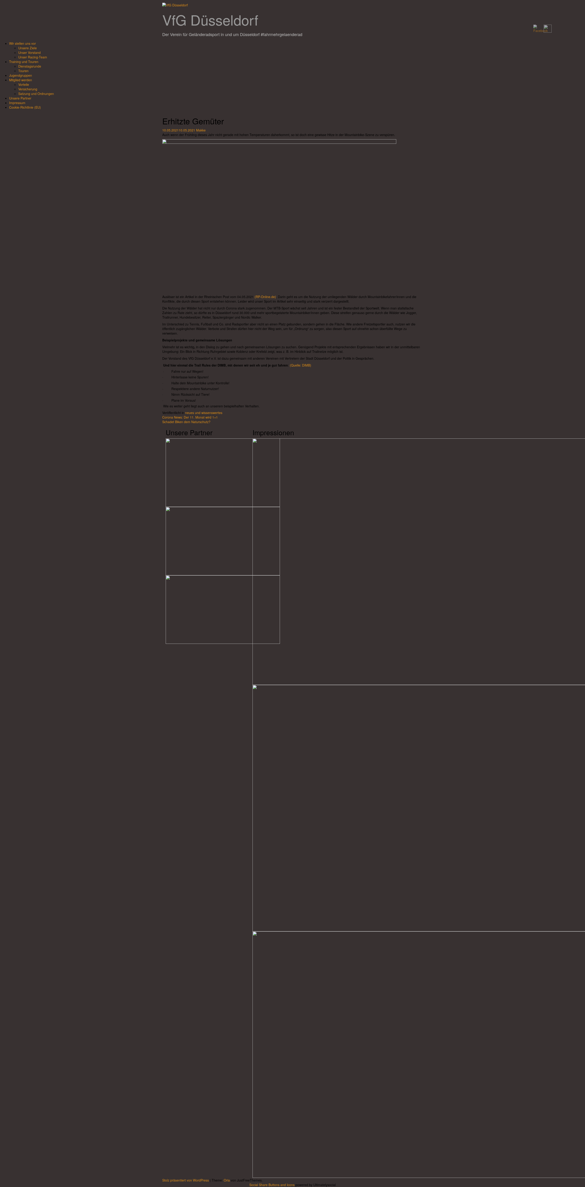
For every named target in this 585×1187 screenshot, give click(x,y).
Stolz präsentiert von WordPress (185, 1180)
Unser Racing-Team (32, 57)
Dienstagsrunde (29, 66)
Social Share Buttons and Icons (272, 1184)
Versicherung (27, 89)
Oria (227, 1180)
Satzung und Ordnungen (36, 93)
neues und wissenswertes (203, 412)
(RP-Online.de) (265, 296)
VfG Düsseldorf (210, 19)
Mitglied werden (20, 80)
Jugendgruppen (20, 75)
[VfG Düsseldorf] (175, 4)
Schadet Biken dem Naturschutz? (186, 421)
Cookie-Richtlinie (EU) (25, 107)
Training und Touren (23, 61)
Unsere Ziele (27, 48)
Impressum (17, 102)
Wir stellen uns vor (22, 43)
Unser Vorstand (29, 52)
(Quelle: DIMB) (300, 365)
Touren (23, 70)
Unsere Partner (20, 98)
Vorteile (23, 84)
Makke (201, 130)
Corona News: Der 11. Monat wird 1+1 (190, 417)
